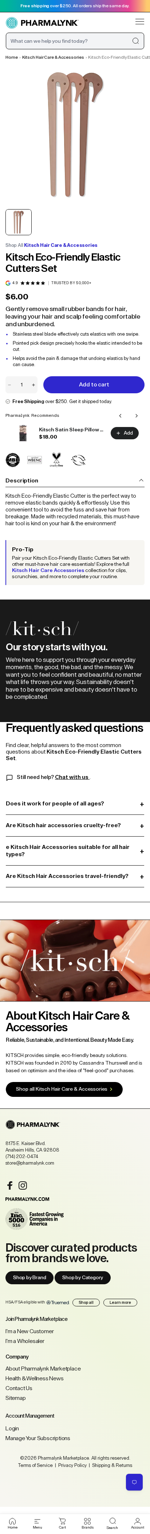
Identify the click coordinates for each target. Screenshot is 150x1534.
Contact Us (18, 1388)
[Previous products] (120, 416)
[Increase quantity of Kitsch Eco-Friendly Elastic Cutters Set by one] (33, 384)
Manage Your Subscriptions (37, 1438)
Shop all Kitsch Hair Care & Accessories (61, 1089)
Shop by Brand (29, 1277)
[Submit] (135, 41)
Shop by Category (82, 1277)
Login (12, 1428)
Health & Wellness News (34, 1378)
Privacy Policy (72, 1465)
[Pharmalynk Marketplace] (42, 23)
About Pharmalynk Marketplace (42, 1369)
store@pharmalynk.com (29, 1163)
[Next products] (137, 416)
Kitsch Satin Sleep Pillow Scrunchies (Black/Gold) (72, 429)
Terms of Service (35, 1465)
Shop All (51, 245)
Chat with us (72, 777)
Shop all (86, 1303)
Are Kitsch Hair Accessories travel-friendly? (75, 876)
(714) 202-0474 (21, 1156)
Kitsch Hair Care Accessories (48, 570)
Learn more (120, 1303)
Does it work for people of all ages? (75, 803)
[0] (62, 1521)
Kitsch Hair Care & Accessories (53, 57)
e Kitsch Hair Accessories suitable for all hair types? (75, 850)
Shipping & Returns (111, 1465)
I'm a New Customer (29, 1331)
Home (11, 57)
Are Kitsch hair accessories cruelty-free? (75, 825)
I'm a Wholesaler (24, 1341)
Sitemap (15, 1398)
